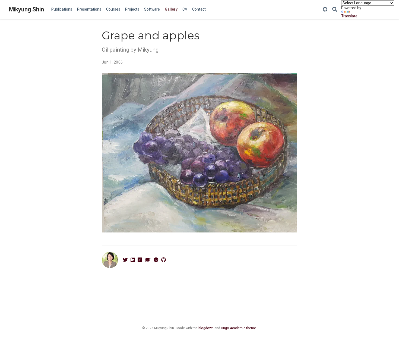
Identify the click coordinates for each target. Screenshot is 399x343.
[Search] (334, 10)
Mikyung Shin (26, 9)
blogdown (206, 328)
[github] (325, 10)
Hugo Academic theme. (239, 328)
